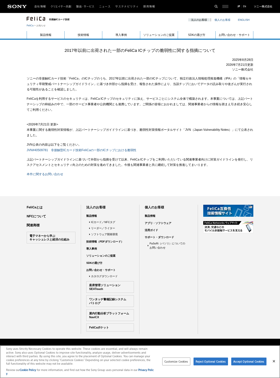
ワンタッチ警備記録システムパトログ (107, 301)
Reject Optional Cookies (211, 361)
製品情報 (45, 34)
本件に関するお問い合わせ (45, 174)
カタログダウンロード (104, 276)
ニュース (105, 6)
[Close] (274, 361)
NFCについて (36, 216)
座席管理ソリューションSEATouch (105, 287)
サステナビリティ (127, 6)
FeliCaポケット (99, 327)
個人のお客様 (222, 19)
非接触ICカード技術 (59, 19)
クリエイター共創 (61, 6)
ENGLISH (244, 19)
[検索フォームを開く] (216, 6)
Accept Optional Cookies (248, 361)
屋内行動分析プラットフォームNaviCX (109, 315)
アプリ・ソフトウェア (158, 223)
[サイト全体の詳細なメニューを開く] (225, 6)
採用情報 (149, 6)
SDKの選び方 (196, 34)
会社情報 (40, 6)
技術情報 (83, 34)
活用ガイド (151, 230)
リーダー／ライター (103, 228)
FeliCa (30, 25)
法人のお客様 (199, 19)
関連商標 (33, 225)
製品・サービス (85, 6)
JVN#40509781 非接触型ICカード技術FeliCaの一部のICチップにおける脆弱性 (81, 150)
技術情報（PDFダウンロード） (105, 241)
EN (244, 6)
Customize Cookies (176, 361)
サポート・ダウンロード (159, 237)
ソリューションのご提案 (159, 34)
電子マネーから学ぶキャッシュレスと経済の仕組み (50, 237)
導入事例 (121, 34)
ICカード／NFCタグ (103, 222)
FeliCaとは (35, 207)
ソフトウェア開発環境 (104, 234)
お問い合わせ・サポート (234, 34)
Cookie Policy (28, 370)
